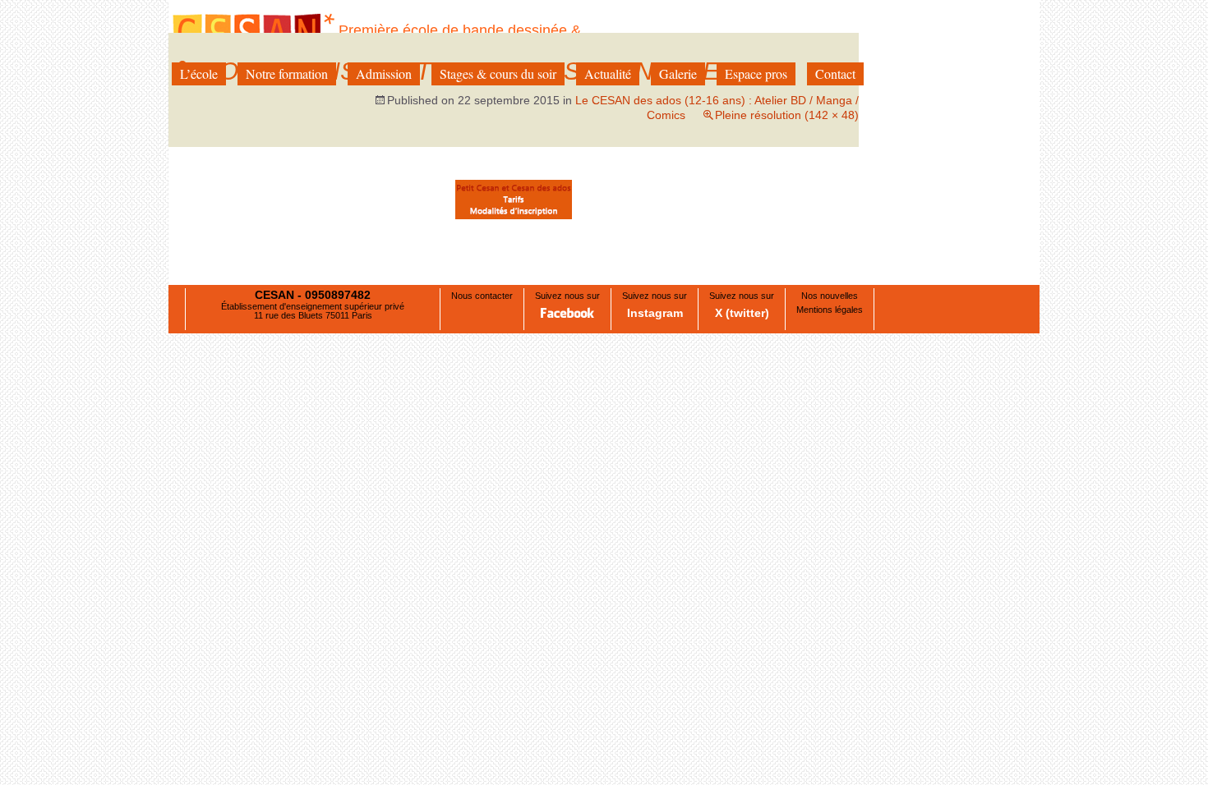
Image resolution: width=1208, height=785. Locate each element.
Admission (384, 73)
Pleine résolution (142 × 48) (787, 115)
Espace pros (756, 73)
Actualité (607, 73)
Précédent (213, 239)
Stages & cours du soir (498, 73)
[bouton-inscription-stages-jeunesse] (513, 199)
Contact (835, 73)
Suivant (822, 239)
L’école (199, 73)
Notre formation (287, 73)
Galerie (678, 73)
